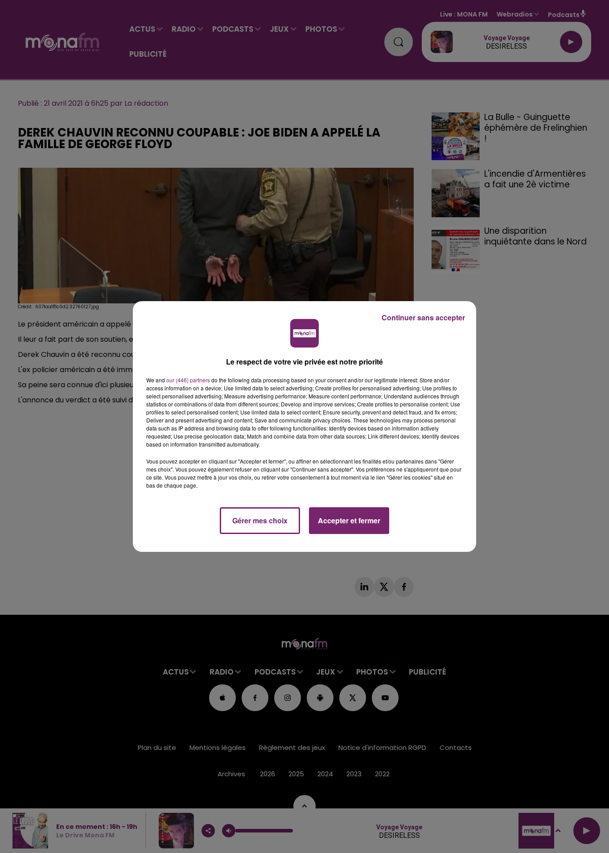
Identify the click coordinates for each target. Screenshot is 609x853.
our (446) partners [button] (188, 380)
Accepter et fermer (349, 520)
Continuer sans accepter (423, 317)
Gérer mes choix (260, 520)
